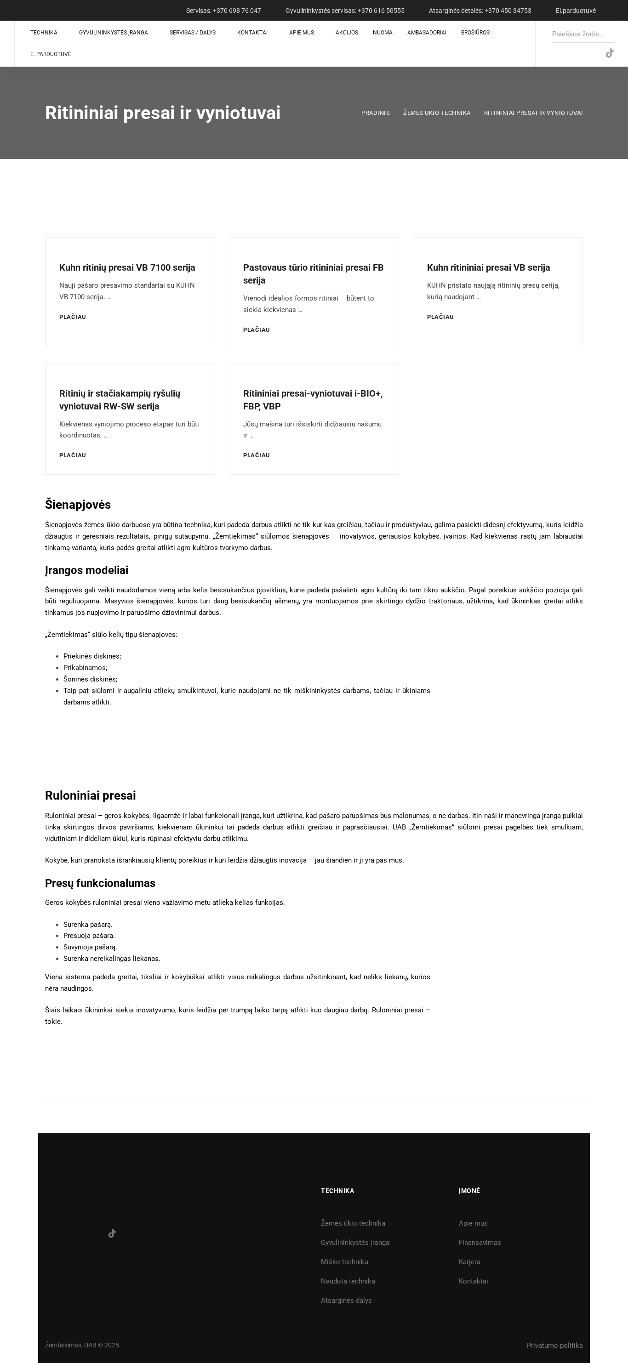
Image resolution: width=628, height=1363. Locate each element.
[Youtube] (590, 53)
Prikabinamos (84, 668)
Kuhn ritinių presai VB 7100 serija (127, 267)
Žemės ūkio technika (437, 112)
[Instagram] (572, 53)
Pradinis (375, 112)
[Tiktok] (112, 1233)
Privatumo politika (555, 1345)
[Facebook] (553, 53)
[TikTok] (610, 53)
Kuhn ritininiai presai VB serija (488, 267)
